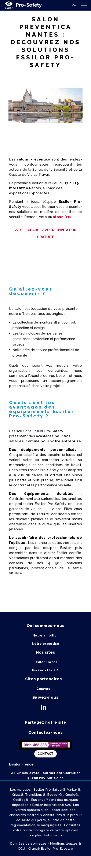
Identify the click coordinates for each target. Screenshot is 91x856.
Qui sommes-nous (45, 625)
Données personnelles (28, 843)
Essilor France (45, 662)
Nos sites (45, 652)
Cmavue (43, 689)
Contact (45, 754)
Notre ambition (46, 635)
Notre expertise (45, 644)
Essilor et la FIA (45, 670)
